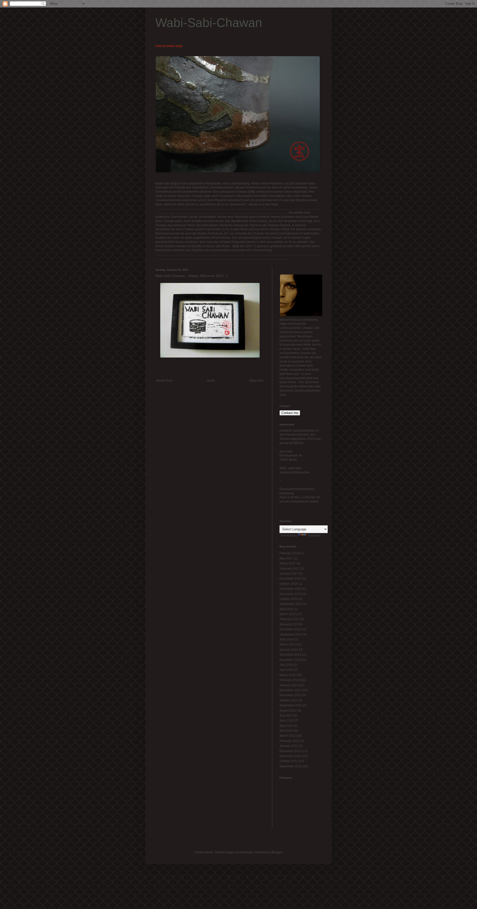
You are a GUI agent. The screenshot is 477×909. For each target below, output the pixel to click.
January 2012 (288, 746)
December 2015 (290, 589)
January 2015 (288, 624)
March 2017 (287, 563)
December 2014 (290, 629)
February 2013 (289, 680)
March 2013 (287, 675)
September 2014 (290, 634)
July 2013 (286, 665)
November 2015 (290, 594)
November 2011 (290, 756)
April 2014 (286, 639)
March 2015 (287, 614)
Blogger (277, 852)
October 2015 (288, 599)
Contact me (289, 413)
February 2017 (289, 568)
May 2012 (286, 725)
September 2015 (290, 604)
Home (211, 380)
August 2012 (288, 710)
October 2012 (288, 700)
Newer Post (164, 380)
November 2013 (290, 660)
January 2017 (288, 573)
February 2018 (289, 553)
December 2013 (290, 654)
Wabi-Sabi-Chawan (208, 23)
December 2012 (290, 690)
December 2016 (290, 578)
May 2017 (286, 558)
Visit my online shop (168, 46)
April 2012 (286, 730)
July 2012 (286, 715)
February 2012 (289, 741)
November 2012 (290, 695)
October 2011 (288, 761)
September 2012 (290, 705)
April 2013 (286, 670)
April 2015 (286, 609)
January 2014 (288, 649)
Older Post (256, 380)
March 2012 (287, 735)
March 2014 (287, 644)
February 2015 (289, 619)
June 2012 (286, 720)
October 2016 (288, 584)
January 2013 (288, 685)
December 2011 (290, 751)
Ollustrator (246, 852)
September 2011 (290, 766)
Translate (314, 535)
